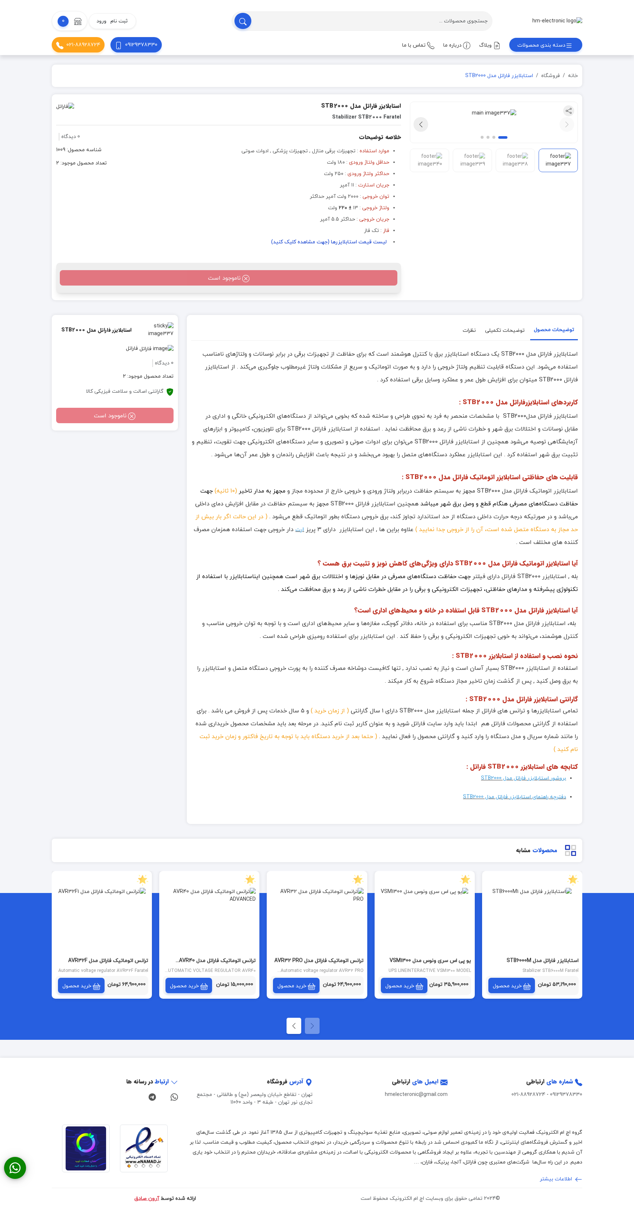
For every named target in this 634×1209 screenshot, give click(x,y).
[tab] (554, 331)
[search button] (242, 21)
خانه (573, 75)
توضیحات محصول (554, 329)
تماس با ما (414, 45)
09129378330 (141, 44)
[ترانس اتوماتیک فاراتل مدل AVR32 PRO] (316, 921)
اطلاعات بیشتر (556, 1179)
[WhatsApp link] (174, 1096)
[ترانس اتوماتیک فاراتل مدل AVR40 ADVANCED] (209, 921)
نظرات (469, 330)
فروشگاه (550, 75)
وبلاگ (486, 45)
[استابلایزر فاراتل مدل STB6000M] (532, 921)
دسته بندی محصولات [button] (541, 45)
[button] (69, 21)
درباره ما (453, 45)
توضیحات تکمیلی (505, 330)
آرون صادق (146, 1198)
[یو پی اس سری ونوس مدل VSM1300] (424, 921)
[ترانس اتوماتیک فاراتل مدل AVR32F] (101, 921)
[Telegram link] (152, 1096)
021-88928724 (83, 44)
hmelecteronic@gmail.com (416, 1094)
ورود (101, 21)
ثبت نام (119, 21)
